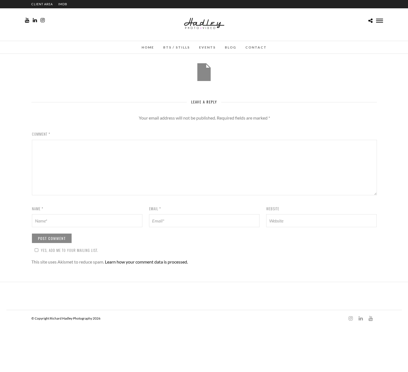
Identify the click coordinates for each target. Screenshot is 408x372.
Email (155, 208)
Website (272, 208)
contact (256, 47)
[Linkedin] (35, 20)
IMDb (62, 4)
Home (148, 47)
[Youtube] (27, 20)
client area (42, 4)
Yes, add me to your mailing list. (69, 250)
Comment (41, 134)
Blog (230, 47)
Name (37, 208)
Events (207, 47)
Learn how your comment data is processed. (146, 261)
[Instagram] (43, 20)
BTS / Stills (176, 47)
